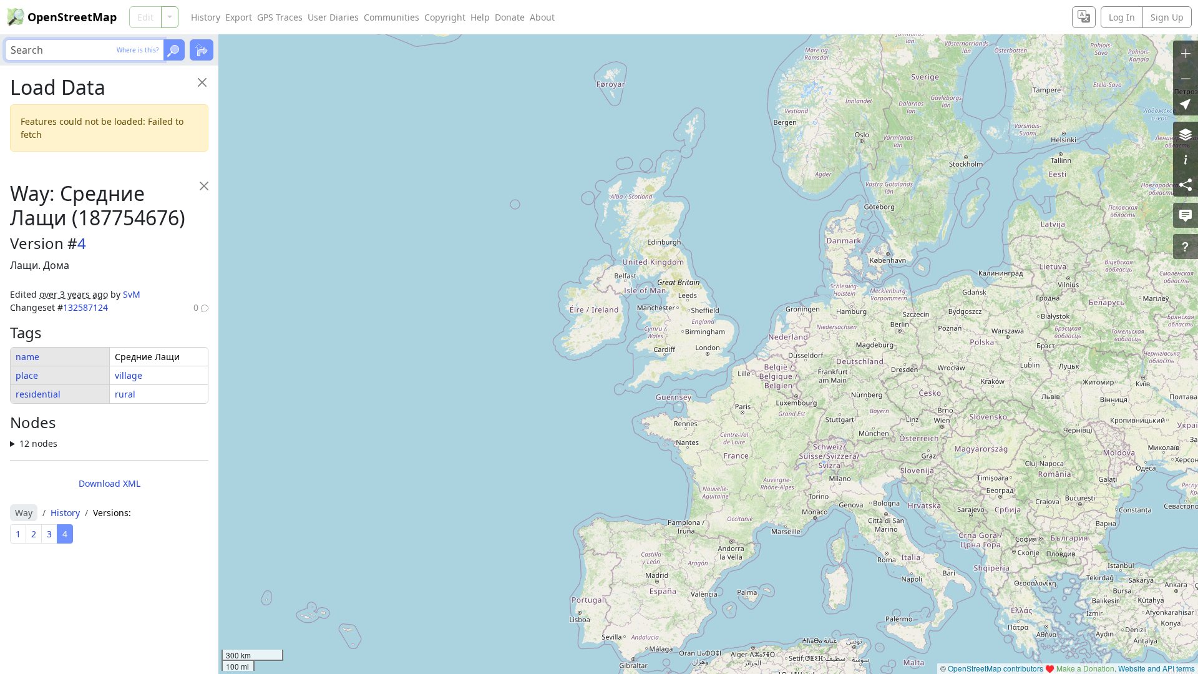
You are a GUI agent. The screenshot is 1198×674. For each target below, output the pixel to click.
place (27, 375)
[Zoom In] (1185, 53)
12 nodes (38, 443)
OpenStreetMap (72, 16)
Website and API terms (1156, 668)
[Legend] (1185, 159)
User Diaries (333, 17)
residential (38, 394)
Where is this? (137, 50)
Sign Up (1167, 17)
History (205, 17)
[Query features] (1185, 246)
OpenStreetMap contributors (995, 668)
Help (480, 17)
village (128, 375)
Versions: (112, 513)
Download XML (109, 483)
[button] (1185, 102)
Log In (1122, 17)
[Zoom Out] (1185, 78)
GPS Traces (280, 17)
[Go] (174, 50)
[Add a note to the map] (1185, 215)
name (27, 357)
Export (238, 17)
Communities (391, 17)
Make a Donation (1085, 668)
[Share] (1185, 184)
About (542, 17)
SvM (131, 294)
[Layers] (1185, 134)
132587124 (85, 307)
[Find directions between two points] (201, 50)
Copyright (444, 17)
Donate (510, 17)
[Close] (201, 82)
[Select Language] (1084, 17)
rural (125, 394)
